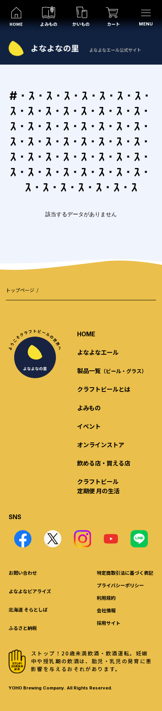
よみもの (89, 407)
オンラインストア (100, 444)
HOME (86, 334)
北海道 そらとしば (28, 609)
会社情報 (106, 610)
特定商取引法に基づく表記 (125, 572)
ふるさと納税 (23, 627)
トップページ (20, 290)
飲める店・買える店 (103, 462)
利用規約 (106, 597)
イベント (89, 426)
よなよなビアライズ (30, 591)
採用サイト (108, 622)
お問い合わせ (23, 572)
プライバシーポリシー (120, 585)
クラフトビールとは (103, 388)
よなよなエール (97, 352)
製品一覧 (112, 370)
